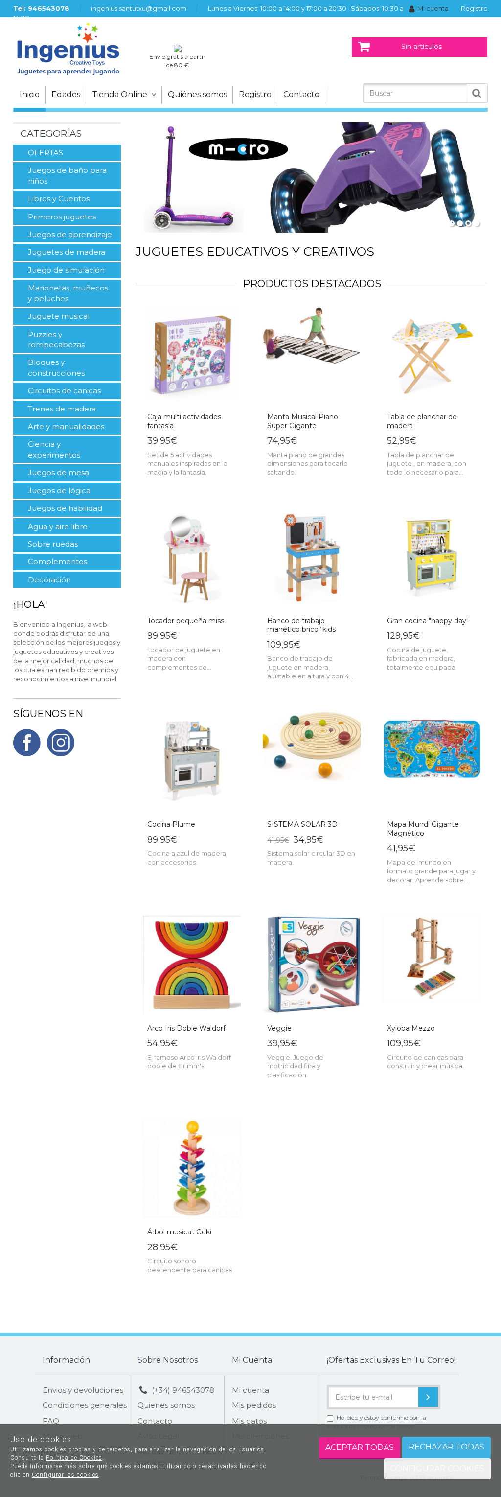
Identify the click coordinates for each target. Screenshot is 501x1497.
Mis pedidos (254, 1405)
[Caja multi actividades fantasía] (192, 353)
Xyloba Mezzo (411, 1028)
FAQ (51, 1420)
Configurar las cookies (65, 1475)
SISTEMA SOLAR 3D (302, 824)
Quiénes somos (197, 94)
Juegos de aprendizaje (70, 234)
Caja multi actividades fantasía (184, 421)
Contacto (301, 94)
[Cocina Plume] (192, 761)
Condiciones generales (85, 1405)
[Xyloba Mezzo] (431, 965)
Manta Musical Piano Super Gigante (302, 421)
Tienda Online (121, 94)
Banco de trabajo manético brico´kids (301, 625)
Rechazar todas (446, 1446)
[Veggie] (312, 965)
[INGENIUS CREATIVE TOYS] (76, 48)
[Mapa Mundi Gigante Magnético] (431, 761)
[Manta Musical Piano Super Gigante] (312, 353)
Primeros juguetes (62, 216)
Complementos (57, 561)
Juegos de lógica (59, 490)
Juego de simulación (66, 270)
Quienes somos (166, 1405)
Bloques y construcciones (56, 367)
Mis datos (249, 1420)
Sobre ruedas (53, 544)
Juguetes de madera (66, 252)
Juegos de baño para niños (67, 175)
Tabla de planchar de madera (422, 421)
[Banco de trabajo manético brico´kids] (312, 557)
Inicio (30, 94)
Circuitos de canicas (64, 390)
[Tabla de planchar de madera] (431, 353)
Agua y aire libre (58, 526)
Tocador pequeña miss (185, 620)
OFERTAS (45, 152)
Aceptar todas (359, 1447)
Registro (474, 8)
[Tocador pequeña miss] (192, 557)
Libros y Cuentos (59, 198)
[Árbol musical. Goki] (192, 1168)
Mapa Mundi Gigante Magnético (423, 829)
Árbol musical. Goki (179, 1232)
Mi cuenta (433, 8)
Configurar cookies (437, 1468)
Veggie (279, 1028)
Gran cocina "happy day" (428, 620)
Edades (65, 94)
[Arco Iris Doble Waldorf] (192, 965)
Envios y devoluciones (83, 1390)
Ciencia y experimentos (54, 449)
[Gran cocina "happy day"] (431, 557)
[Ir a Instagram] (60, 742)
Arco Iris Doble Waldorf (186, 1028)
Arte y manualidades (66, 426)
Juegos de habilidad (65, 508)
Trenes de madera (62, 408)
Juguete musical (59, 316)
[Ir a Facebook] (27, 742)
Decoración (49, 579)
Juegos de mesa (58, 472)
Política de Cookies (74, 1457)
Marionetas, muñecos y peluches (68, 293)
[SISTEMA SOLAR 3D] (312, 761)
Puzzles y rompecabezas (56, 339)
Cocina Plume (171, 824)
